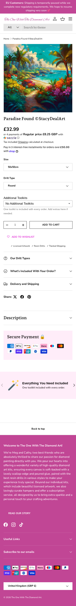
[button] (62, 19)
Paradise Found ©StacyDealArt (27, 38)
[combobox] (38, 27)
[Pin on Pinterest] (29, 296)
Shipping (23, 142)
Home (6, 38)
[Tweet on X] (15, 296)
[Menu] (70, 19)
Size (6, 159)
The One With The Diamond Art (26, 597)
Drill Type (9, 178)
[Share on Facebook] (22, 296)
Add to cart (51, 224)
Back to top (38, 428)
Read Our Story (19, 513)
